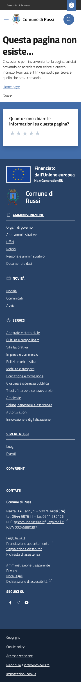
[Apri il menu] (6, 19)
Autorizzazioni (16, 412)
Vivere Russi (17, 434)
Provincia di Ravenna (18, 5)
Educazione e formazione (24, 376)
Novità (19, 278)
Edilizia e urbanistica (21, 361)
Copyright (15, 468)
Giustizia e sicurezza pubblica (27, 383)
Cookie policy (15, 646)
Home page (11, 86)
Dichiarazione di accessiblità (26, 581)
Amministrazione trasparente (28, 565)
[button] (68, 19)
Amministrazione (28, 215)
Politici (11, 249)
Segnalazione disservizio (24, 549)
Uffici (10, 241)
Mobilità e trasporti (20, 368)
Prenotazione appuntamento (27, 543)
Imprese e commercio (22, 354)
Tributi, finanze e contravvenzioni (30, 390)
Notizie (11, 291)
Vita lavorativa (17, 347)
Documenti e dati (19, 263)
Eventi (11, 453)
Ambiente (13, 397)
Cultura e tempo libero (22, 340)
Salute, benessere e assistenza (29, 405)
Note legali (14, 576)
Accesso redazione (19, 655)
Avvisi (10, 305)
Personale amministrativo (25, 256)
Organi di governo (19, 227)
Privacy (11, 570)
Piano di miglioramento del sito (28, 665)
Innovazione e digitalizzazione (28, 419)
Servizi (19, 320)
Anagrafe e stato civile (23, 332)
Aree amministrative (21, 234)
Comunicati (14, 298)
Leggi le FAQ (15, 538)
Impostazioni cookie (21, 674)
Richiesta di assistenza (23, 554)
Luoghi (11, 446)
